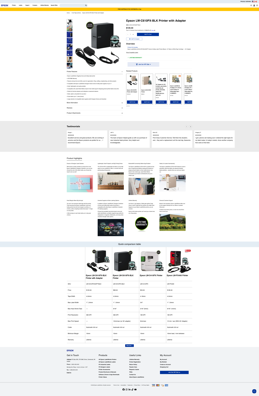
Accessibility (123, 385)
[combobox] (73, 5)
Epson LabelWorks (98, 385)
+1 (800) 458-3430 (74, 364)
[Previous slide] (186, 126)
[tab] (74, 159)
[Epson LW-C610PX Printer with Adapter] (132, 80)
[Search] (86, 5)
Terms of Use (116, 385)
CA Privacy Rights (145, 385)
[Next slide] (190, 126)
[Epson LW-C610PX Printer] (146, 80)
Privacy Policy (137, 385)
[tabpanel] (129, 199)
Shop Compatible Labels (132, 52)
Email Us (69, 372)
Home (68, 12)
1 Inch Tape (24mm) (76, 12)
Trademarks (130, 385)
